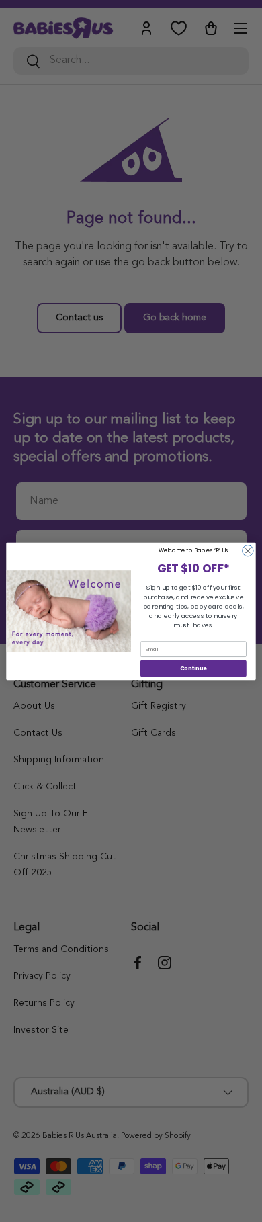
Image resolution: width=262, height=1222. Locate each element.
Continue (193, 668)
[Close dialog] (248, 550)
